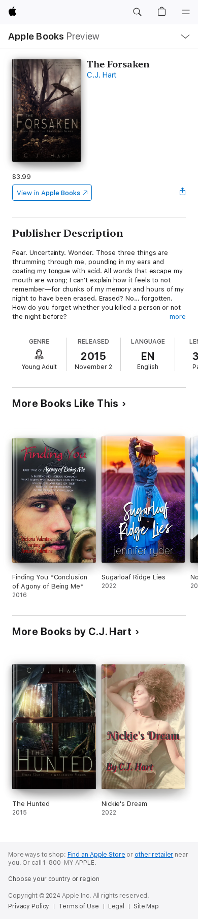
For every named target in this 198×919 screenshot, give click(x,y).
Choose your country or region (54, 879)
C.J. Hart (102, 75)
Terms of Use (78, 906)
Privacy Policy (28, 906)
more (178, 316)
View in (48, 193)
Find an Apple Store (96, 854)
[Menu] (186, 12)
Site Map (146, 906)
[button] (137, 12)
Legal (116, 906)
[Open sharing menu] (182, 192)
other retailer (154, 854)
